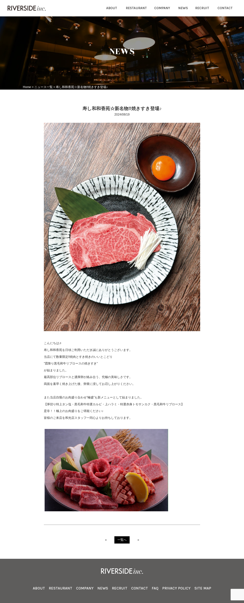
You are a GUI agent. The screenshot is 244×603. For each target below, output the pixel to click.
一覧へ (122, 539)
